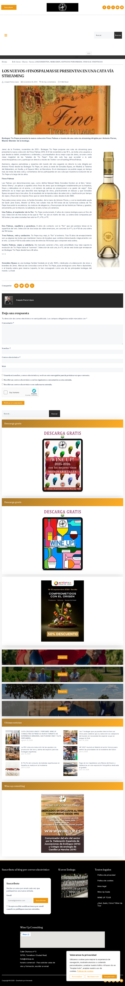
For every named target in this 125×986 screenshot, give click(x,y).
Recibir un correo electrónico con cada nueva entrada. (28, 384)
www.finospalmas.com (11, 159)
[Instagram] (109, 7)
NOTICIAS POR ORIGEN (71, 62)
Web (4, 366)
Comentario (8, 323)
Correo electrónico (11, 357)
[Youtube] (117, 7)
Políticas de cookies (85, 971)
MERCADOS (55, 62)
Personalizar (77, 976)
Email (8, 895)
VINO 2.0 (87, 62)
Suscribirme (41, 900)
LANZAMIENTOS (42, 62)
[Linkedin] (122, 7)
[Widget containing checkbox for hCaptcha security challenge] (20, 392)
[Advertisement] (53, 33)
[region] (93, 966)
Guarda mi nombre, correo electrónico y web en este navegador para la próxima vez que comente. (47, 375)
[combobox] (104, 35)
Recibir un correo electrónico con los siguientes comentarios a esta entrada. (38, 380)
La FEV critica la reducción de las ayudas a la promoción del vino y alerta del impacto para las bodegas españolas (39, 749)
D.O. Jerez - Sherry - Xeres (23, 62)
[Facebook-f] (104, 7)
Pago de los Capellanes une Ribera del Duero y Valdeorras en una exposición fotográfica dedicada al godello (99, 765)
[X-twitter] (113, 7)
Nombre (6, 348)
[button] (16, 285)
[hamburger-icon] (89, 53)
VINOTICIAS (97, 62)
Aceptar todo (109, 976)
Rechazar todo (93, 976)
